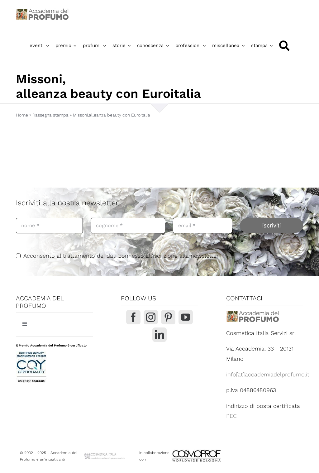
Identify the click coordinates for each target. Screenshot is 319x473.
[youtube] (186, 317)
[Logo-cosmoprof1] (217, 449)
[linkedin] (159, 334)
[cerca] (284, 45)
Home (22, 114)
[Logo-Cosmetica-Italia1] (105, 454)
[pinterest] (168, 317)
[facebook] (133, 317)
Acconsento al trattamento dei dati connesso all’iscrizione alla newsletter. (121, 255)
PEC (231, 416)
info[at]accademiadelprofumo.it (267, 374)
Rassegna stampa (50, 114)
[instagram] (151, 317)
